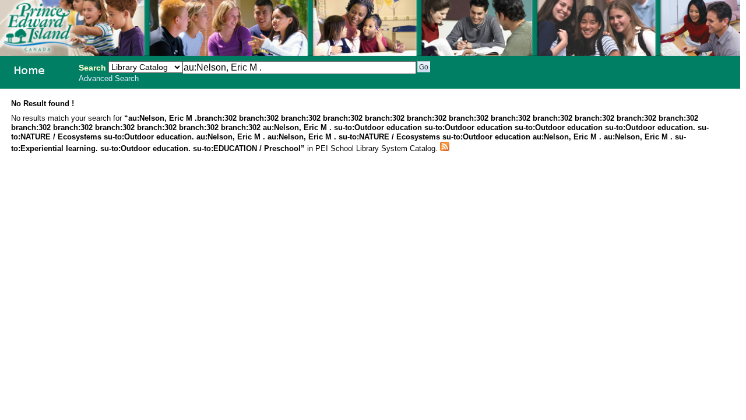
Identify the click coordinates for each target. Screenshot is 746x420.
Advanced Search (109, 79)
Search (92, 67)
